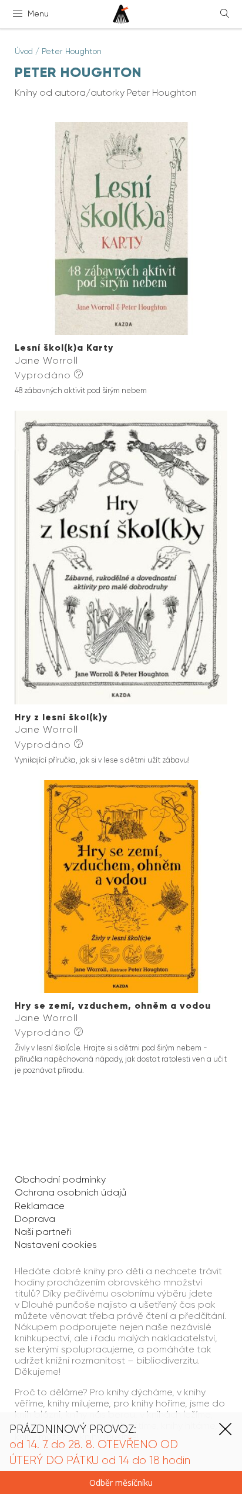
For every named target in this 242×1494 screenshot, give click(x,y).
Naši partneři (43, 1231)
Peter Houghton (72, 51)
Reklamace (40, 1205)
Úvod (24, 51)
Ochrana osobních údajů (70, 1192)
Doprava (35, 1218)
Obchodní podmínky (60, 1179)
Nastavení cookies (56, 1244)
